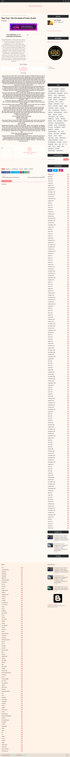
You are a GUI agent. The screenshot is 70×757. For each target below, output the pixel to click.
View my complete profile (59, 22)
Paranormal (50, 122)
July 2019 (58, 361)
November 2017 (58, 405)
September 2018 (58, 383)
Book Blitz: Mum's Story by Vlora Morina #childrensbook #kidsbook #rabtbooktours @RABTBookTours (61, 588)
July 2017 (58, 413)
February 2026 (58, 187)
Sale (59, 131)
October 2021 (58, 301)
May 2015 (58, 470)
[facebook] (63, 1)
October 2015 (58, 460)
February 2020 (58, 345)
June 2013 (58, 521)
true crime (57, 148)
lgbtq (63, 146)
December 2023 (58, 244)
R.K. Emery (4, 20)
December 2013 (58, 508)
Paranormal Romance (59, 122)
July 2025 (58, 203)
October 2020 (58, 328)
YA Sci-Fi (65, 142)
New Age (50, 120)
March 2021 (58, 317)
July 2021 (58, 308)
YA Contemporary (51, 142)
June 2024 (58, 231)
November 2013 (58, 510)
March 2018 (58, 396)
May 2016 (58, 444)
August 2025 (58, 200)
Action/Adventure (55, 88)
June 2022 (58, 284)
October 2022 (58, 275)
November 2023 (58, 246)
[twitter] (66, 1)
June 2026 (58, 178)
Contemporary (15, 169)
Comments (52, 68)
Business (50, 95)
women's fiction (51, 150)
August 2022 (58, 279)
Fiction (65, 105)
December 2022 (58, 271)
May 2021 (58, 312)
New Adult (63, 118)
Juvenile (60, 114)
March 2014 (58, 501)
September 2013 (58, 514)
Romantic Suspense (52, 131)
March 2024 (58, 238)
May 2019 (58, 365)
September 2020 (58, 330)
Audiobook (50, 91)
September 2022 (58, 277)
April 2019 (58, 367)
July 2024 (58, 229)
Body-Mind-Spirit (52, 93)
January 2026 (58, 189)
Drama (61, 101)
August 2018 (58, 385)
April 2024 (58, 236)
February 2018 (58, 398)
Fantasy (61, 105)
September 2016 (58, 435)
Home (2, 1)
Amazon (23, 67)
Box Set (65, 93)
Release (63, 127)
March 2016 (58, 449)
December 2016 (58, 429)
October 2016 (58, 433)
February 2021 (58, 319)
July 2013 (58, 519)
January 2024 (58, 242)
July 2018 (58, 387)
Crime (56, 101)
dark (60, 144)
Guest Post (63, 110)
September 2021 (58, 304)
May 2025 (58, 207)
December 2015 (58, 455)
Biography (56, 91)
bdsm (56, 144)
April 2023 (58, 262)
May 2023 (58, 260)
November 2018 (58, 378)
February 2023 (58, 266)
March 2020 (58, 343)
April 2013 (58, 525)
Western (61, 139)
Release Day (50, 129)
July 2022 (58, 282)
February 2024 (58, 240)
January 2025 (58, 216)
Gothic (49, 110)
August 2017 (58, 411)
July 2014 (58, 492)
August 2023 (58, 253)
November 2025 (58, 194)
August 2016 (58, 438)
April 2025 (58, 209)
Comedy (55, 99)
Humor (49, 114)
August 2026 (58, 174)
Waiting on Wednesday (53, 139)
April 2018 (58, 394)
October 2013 (58, 512)
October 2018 (58, 380)
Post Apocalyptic (62, 125)
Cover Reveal (51, 101)
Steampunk (63, 133)
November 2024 (58, 220)
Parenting (50, 125)
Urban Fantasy (63, 137)
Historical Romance (58, 112)
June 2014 (58, 495)
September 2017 (58, 409)
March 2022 (58, 290)
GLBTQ (56, 108)
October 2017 (58, 407)
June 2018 (58, 389)
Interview (55, 114)
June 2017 (58, 416)
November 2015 (58, 457)
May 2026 (58, 181)
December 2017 (58, 402)
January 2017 (58, 427)
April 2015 (58, 473)
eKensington (23, 70)
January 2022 (58, 295)
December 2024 (58, 218)
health (49, 146)
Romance (7, 15)
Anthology (62, 88)
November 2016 (58, 431)
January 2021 (58, 321)
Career (55, 95)
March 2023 (58, 264)
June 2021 (58, 310)
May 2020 (58, 339)
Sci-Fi (62, 131)
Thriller (60, 135)
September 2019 (58, 356)
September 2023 (58, 251)
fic (65, 144)
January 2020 (58, 348)
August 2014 (58, 490)
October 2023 (58, 249)
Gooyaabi (25, 755)
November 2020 (58, 326)
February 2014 (58, 503)
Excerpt (21, 169)
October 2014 (58, 486)
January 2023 (58, 268)
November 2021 (58, 299)
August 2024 (58, 227)
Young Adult (50, 144)
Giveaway (62, 108)
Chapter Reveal (61, 95)
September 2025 (58, 198)
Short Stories (56, 133)
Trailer (56, 137)
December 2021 (58, 297)
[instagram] (68, 1)
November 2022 (58, 273)
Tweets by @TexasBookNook (54, 31)
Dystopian (50, 103)
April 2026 (58, 183)
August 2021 (58, 306)
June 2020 (58, 337)
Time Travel (50, 137)
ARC (49, 88)
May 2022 (58, 286)
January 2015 (58, 479)
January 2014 (58, 506)
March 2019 (58, 369)
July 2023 (58, 255)
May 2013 (58, 523)
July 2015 (58, 466)
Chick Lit (50, 97)
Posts (50, 67)
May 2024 (58, 233)
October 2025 (58, 196)
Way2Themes (13, 755)
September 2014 (58, 488)
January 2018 (58, 400)
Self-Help (50, 133)
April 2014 (58, 499)
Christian (64, 97)
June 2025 (58, 205)
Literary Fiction (51, 116)
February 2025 (58, 214)
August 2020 (58, 332)
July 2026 (58, 176)
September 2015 (58, 462)
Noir (55, 120)
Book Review (60, 93)
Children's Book (57, 97)
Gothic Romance (56, 110)
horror (53, 146)
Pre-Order (50, 127)
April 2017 (58, 420)
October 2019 (58, 354)
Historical (50, 112)
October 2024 (58, 222)
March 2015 (58, 475)
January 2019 (58, 374)
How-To (65, 112)
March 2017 (58, 422)
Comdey (50, 99)
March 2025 (58, 211)
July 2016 (58, 440)
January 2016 (58, 453)
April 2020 (58, 341)
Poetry (55, 125)
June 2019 (58, 363)
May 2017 (58, 418)
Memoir (61, 116)
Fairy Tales (55, 105)
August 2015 (58, 464)
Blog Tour (8, 169)
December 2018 (58, 376)
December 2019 (58, 350)
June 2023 (58, 257)
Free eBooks (51, 108)
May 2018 (58, 391)
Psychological (57, 127)
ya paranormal (60, 150)
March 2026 (58, 185)
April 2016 (58, 446)
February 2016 (58, 451)
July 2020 (58, 334)
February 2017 (58, 424)
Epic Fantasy (56, 103)
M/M (57, 116)
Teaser (55, 135)
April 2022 (58, 288)
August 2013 (58, 517)
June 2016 (58, 442)
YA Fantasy (59, 142)
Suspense (50, 135)
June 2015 (58, 468)
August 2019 (58, 358)
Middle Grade (51, 118)
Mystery (57, 118)
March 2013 (58, 528)
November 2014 (58, 484)
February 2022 (58, 293)
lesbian (58, 146)
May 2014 (58, 497)
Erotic (62, 103)
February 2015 (58, 477)
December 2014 (58, 481)
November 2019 (58, 352)
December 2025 (58, 192)
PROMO (25, 169)
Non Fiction (59, 120)
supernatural (50, 148)
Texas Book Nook (35, 6)
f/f (62, 144)
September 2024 (58, 225)
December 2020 (58, 323)
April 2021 (58, 315)
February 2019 (58, 372)
